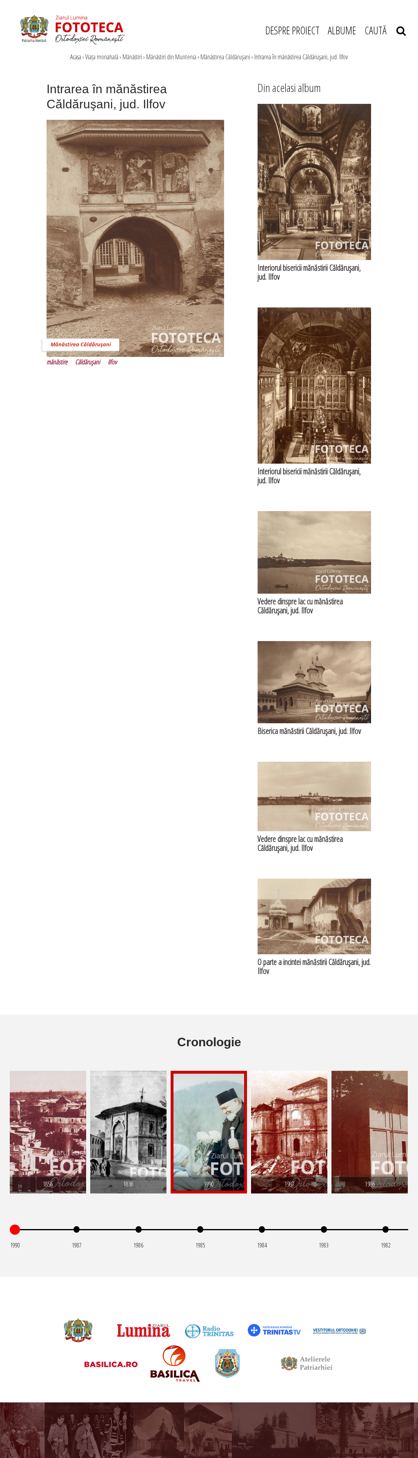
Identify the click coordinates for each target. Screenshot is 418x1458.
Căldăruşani (87, 361)
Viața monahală (101, 56)
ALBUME (342, 30)
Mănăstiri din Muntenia (171, 56)
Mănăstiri (132, 56)
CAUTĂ (380, 30)
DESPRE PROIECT (292, 30)
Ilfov (112, 361)
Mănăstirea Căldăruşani (225, 56)
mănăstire (57, 361)
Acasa (75, 56)
